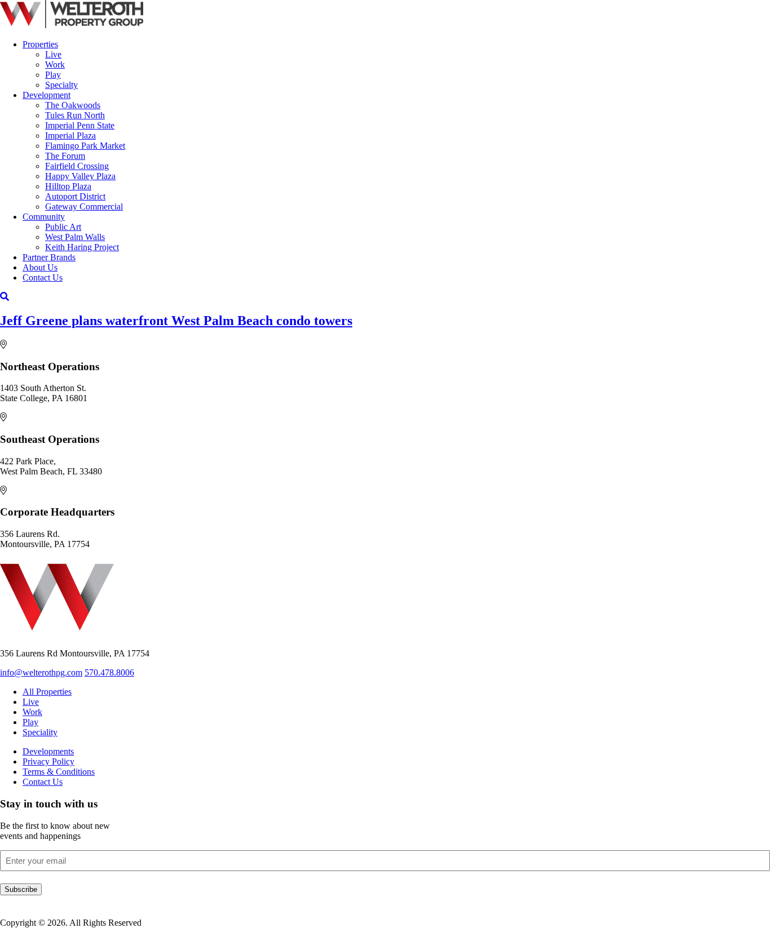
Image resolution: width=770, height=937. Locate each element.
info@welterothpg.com (41, 672)
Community (44, 216)
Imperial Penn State (79, 125)
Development (46, 95)
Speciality (40, 732)
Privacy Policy (48, 761)
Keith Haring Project (82, 247)
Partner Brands (49, 257)
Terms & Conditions (59, 771)
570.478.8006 (109, 672)
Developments (48, 751)
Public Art (63, 227)
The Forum (65, 156)
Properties (40, 44)
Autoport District (75, 196)
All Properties (47, 691)
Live (53, 54)
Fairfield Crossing (77, 166)
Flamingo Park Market (85, 145)
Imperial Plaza (70, 135)
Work (55, 64)
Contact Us (43, 277)
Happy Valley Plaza (80, 176)
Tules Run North (75, 115)
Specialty (61, 85)
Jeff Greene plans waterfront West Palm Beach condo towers (176, 320)
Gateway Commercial (84, 206)
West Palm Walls (75, 237)
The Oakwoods (72, 105)
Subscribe (21, 889)
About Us (40, 267)
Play (53, 74)
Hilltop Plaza (68, 186)
